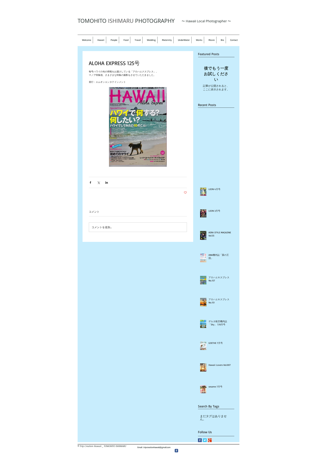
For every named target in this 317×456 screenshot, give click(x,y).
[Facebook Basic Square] (200, 440)
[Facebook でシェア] (90, 182)
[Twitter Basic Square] (205, 440)
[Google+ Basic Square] (210, 440)
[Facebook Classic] (176, 450)
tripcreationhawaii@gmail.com (157, 447)
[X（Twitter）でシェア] (98, 182)
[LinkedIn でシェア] (106, 182)
